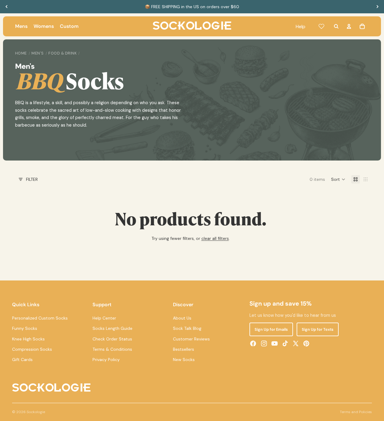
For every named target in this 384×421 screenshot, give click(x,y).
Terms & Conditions (112, 349)
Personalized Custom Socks (40, 318)
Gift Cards (22, 359)
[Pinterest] (306, 343)
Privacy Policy (106, 359)
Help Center (104, 318)
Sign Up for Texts (318, 329)
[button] (338, 179)
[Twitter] (295, 343)
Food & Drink (62, 53)
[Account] (349, 26)
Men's (37, 53)
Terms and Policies (356, 411)
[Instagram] (264, 343)
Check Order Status (112, 339)
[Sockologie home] (192, 26)
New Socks (184, 359)
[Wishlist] (321, 26)
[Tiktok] (285, 343)
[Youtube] (274, 343)
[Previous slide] (6, 6)
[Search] (336, 26)
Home (21, 53)
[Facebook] (253, 343)
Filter (32, 179)
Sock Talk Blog (187, 328)
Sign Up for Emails (271, 329)
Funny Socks (24, 328)
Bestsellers (183, 349)
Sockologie (36, 411)
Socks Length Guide (112, 328)
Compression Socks (32, 349)
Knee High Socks (28, 339)
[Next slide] (377, 6)
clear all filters (215, 238)
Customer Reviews (191, 339)
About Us (182, 318)
